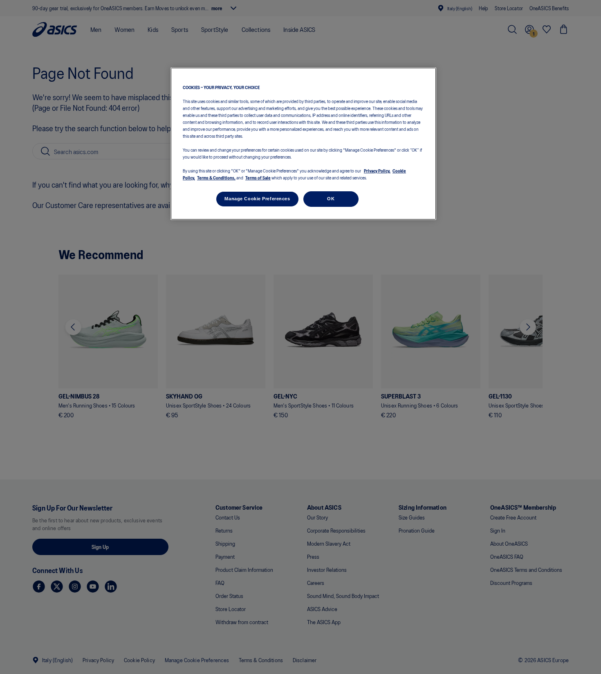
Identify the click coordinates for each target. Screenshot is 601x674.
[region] (303, 143)
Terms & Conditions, (216, 178)
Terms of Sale (258, 178)
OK (330, 199)
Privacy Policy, (377, 171)
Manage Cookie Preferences (257, 199)
